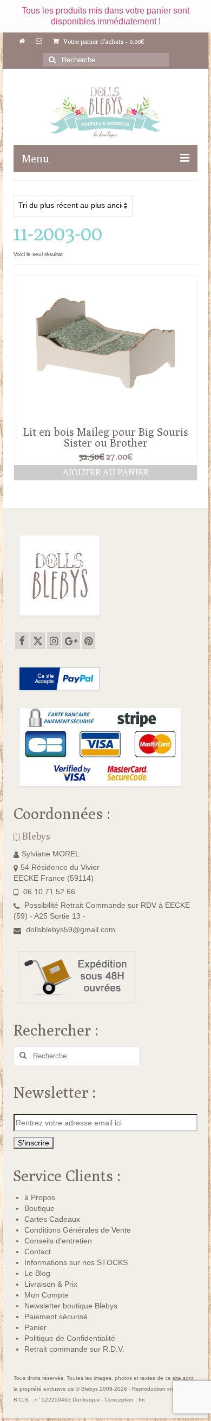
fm (141, 1400)
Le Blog (37, 1273)
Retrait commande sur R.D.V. (74, 1349)
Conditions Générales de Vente (77, 1230)
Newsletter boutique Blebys (70, 1305)
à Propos (39, 1197)
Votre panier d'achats (103, 41)
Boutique (39, 1208)
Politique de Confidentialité (69, 1338)
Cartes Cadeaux (52, 1219)
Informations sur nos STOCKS (76, 1262)
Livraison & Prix (50, 1284)
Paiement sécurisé (56, 1316)
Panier (35, 1327)
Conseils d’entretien (58, 1240)
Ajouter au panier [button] (106, 472)
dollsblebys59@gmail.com (70, 929)
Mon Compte (46, 1295)
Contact (37, 1251)
